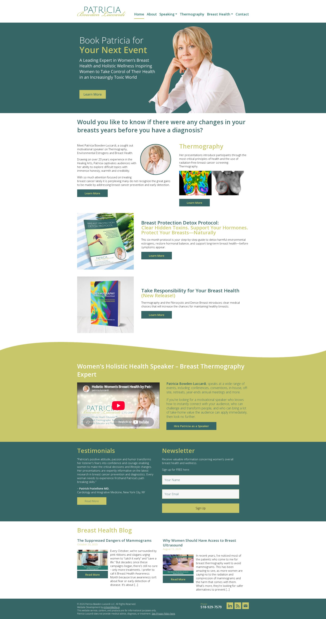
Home (139, 14)
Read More (92, 574)
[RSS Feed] (238, 605)
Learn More (92, 193)
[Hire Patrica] (163, 112)
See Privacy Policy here (163, 613)
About (152, 14)
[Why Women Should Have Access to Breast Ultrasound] (178, 573)
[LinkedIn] (230, 605)
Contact (242, 14)
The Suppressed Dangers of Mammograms (114, 540)
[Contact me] (245, 605)
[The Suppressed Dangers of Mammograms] (92, 569)
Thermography (192, 14)
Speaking (167, 14)
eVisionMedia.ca (112, 607)
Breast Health (218, 14)
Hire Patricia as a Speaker (191, 426)
